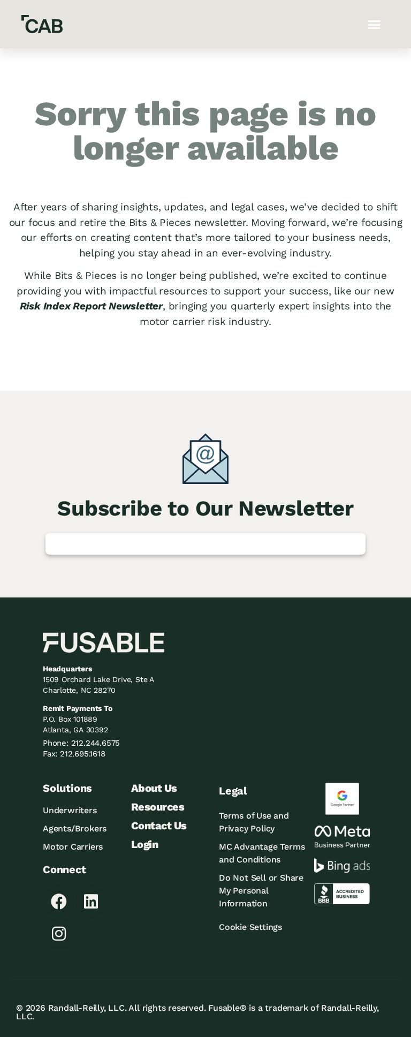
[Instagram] (59, 934)
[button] (374, 24)
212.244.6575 (95, 743)
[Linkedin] (91, 901)
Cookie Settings (250, 927)
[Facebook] (59, 901)
